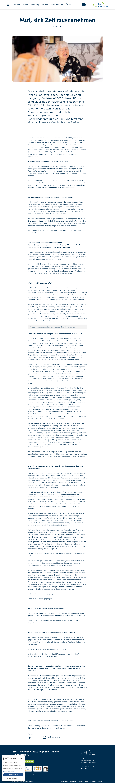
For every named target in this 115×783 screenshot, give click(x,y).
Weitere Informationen (8, 771)
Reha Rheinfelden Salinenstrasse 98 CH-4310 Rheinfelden (88, 760)
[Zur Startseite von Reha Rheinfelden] (100, 4)
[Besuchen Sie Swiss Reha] (45, 769)
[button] (13, 778)
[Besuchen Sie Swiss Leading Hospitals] (37, 769)
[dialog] (13, 768)
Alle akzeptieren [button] (13, 774)
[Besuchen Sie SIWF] (28, 769)
